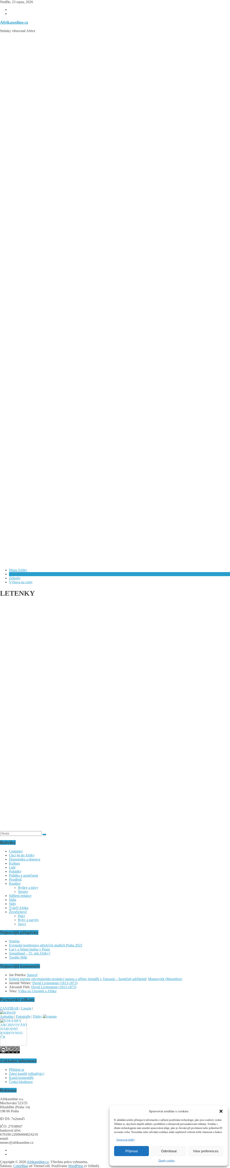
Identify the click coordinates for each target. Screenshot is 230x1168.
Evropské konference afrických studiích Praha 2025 (45, 945)
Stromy (23, 892)
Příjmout (131, 1151)
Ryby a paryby (28, 920)
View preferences (206, 1151)
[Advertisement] (115, 68)
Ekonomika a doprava (24, 859)
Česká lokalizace (21, 1082)
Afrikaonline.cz (14, 22)
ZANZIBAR (9, 1008)
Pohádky (15, 871)
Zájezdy (14, 578)
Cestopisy (16, 851)
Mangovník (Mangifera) (165, 979)
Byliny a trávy (28, 887)
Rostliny (15, 883)
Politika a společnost (23, 875)
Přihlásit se (16, 1069)
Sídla (12, 900)
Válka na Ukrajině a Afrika (37, 991)
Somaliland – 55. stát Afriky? (29, 953)
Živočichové (18, 912)
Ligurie (26, 1008)
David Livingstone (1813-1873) (54, 983)
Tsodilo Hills (18, 957)
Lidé (12, 867)
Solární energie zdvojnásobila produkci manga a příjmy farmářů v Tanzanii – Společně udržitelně (77, 979)
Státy (12, 904)
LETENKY (17, 574)
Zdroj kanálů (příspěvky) (26, 1074)
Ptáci (21, 916)
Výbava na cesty (21, 582)
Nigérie (14, 941)
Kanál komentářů (21, 1078)
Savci (22, 924)
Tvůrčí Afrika (18, 908)
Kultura (14, 863)
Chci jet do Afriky (22, 855)
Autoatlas (6, 1016)
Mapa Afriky (18, 570)
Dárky (37, 1016)
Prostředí (15, 879)
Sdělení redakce (20, 896)
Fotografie (23, 1016)
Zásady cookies (166, 1160)
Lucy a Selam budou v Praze (29, 949)
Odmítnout (169, 1151)
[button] (221, 1111)
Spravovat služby (125, 1139)
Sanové (32, 975)
